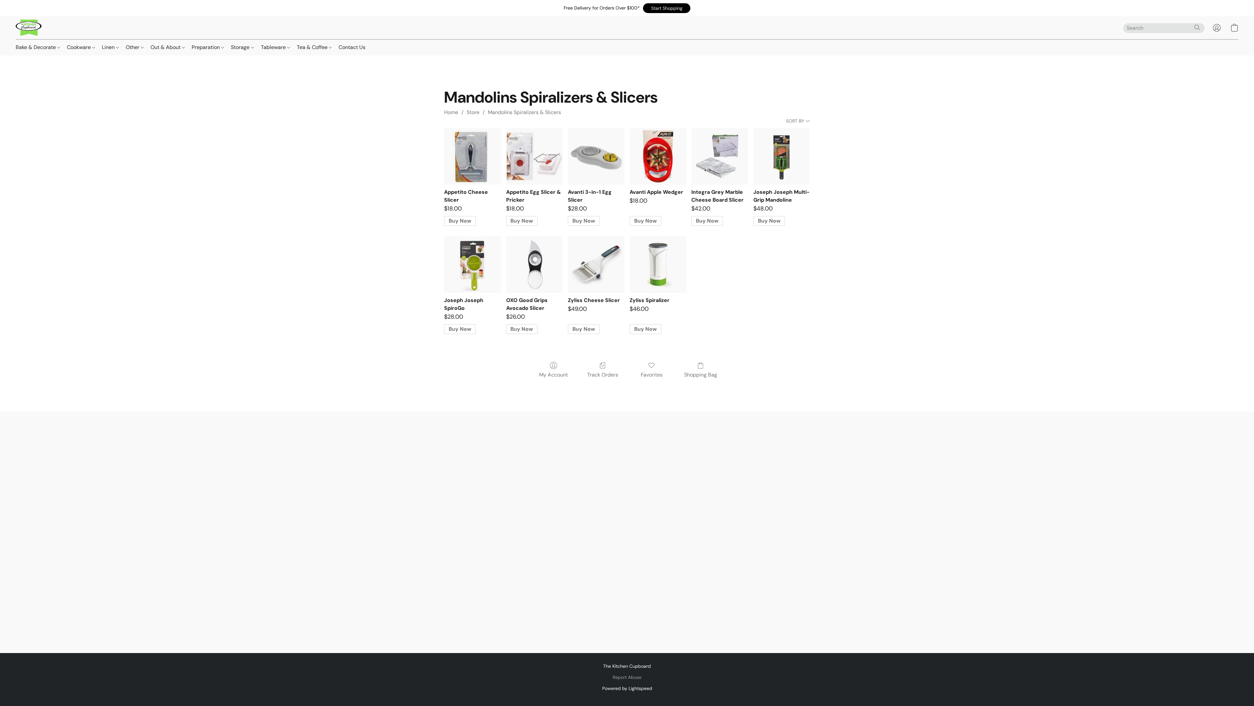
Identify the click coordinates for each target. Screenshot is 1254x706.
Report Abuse (627, 677)
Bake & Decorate (36, 47)
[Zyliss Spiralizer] (658, 264)
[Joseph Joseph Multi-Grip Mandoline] (781, 156)
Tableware (274, 47)
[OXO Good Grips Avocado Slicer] (534, 264)
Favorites (652, 374)
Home (451, 112)
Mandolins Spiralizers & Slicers (524, 112)
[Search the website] (1197, 27)
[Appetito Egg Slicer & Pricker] (534, 156)
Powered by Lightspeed (627, 688)
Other (133, 47)
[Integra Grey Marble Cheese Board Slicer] (719, 156)
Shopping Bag (700, 374)
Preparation (206, 47)
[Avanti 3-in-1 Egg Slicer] (596, 156)
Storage (241, 47)
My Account (553, 374)
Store (473, 112)
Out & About (166, 47)
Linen (109, 47)
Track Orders (602, 374)
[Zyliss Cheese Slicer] (596, 264)
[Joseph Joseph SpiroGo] (472, 264)
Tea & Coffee (313, 47)
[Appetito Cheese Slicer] (472, 156)
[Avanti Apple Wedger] (658, 156)
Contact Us (352, 47)
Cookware (79, 47)
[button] (666, 8)
